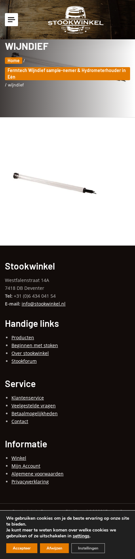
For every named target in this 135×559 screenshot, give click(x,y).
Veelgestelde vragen (33, 405)
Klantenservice (27, 398)
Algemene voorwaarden (37, 474)
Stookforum (24, 361)
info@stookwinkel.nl (44, 304)
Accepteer (22, 548)
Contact (19, 421)
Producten (22, 337)
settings (81, 536)
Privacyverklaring (30, 481)
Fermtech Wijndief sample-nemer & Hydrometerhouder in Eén (67, 73)
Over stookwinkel (30, 353)
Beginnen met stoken (34, 345)
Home (14, 60)
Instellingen (88, 548)
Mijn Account (25, 466)
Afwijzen (54, 548)
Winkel (18, 458)
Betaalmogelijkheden (34, 413)
